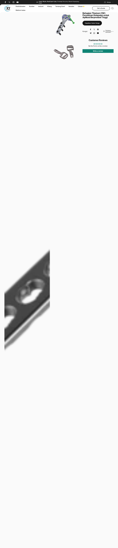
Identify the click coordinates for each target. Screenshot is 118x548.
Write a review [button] (98, 51)
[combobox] (109, 2)
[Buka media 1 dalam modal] (27, 279)
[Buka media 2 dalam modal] (64, 24)
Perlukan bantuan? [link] (108, 31)
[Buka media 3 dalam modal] (64, 51)
